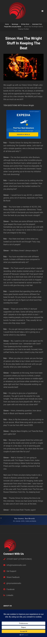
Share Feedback (13, 577)
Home (7, 24)
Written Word (25, 24)
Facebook (10, 589)
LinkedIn (9, 595)
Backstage (15, 24)
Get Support (11, 571)
